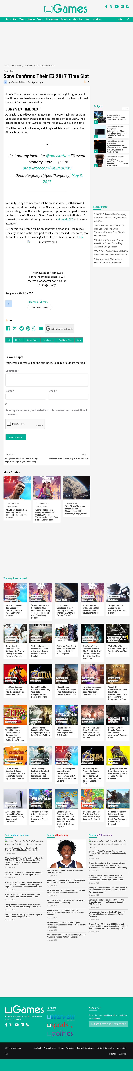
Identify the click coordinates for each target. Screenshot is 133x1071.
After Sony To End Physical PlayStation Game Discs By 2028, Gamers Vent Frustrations (14, 817)
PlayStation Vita (65, 340)
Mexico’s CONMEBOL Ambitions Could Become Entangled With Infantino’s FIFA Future (66, 891)
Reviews (31, 19)
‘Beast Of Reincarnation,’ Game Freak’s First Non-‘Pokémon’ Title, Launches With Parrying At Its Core (117, 693)
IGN (81, 237)
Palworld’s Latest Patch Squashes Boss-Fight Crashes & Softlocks (66, 731)
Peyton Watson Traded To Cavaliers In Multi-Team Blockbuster (65, 871)
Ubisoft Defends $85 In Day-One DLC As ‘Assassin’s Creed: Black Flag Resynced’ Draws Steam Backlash (117, 818)
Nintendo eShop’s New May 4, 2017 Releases (69, 456)
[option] (111, 118)
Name (9, 391)
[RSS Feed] (127, 6)
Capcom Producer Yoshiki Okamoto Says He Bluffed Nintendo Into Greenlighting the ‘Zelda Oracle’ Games (14, 734)
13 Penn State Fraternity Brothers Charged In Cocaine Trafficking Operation (23, 915)
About (61, 1048)
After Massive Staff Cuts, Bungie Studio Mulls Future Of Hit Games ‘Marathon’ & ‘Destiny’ (91, 733)
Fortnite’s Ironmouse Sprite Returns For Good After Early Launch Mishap (92, 691)
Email (52, 391)
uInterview (77, 19)
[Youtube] (117, 6)
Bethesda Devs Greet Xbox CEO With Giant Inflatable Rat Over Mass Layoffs (66, 650)
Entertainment (52, 19)
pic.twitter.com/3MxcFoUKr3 (47, 168)
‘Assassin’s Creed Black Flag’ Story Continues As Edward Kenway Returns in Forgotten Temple (14, 651)
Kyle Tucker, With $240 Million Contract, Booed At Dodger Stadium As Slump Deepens (66, 936)
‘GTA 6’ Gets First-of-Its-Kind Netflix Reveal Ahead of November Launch (111, 253)
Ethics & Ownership (105, 1048)
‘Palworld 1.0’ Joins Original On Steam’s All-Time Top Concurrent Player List (39, 817)
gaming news (32, 340)
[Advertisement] (68, 42)
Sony (79, 340)
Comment (12, 370)
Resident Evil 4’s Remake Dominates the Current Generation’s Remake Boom (117, 733)
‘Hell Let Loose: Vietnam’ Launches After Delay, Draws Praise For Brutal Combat (39, 651)
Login (119, 19)
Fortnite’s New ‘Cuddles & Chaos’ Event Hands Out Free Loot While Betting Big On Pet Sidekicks (15, 773)
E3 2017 (18, 340)
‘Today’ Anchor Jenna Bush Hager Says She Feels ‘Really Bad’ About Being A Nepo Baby (23, 905)
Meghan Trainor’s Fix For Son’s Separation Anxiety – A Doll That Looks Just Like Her (22, 849)
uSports (87, 19)
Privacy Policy (50, 1048)
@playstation (58, 155)
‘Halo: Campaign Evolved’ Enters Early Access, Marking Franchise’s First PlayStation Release (40, 773)
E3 (9, 340)
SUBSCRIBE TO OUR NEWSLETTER (108, 1024)
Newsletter (66, 19)
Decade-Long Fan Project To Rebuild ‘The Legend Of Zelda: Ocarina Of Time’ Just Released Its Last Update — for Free (92, 776)
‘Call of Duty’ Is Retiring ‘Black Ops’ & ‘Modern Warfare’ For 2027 (118, 650)
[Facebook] (106, 6)
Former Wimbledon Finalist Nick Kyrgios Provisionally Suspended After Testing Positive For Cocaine (66, 924)
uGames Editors (18, 82)
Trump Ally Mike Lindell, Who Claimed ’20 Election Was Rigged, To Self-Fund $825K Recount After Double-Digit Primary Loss (106, 877)
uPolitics (97, 19)
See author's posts (40, 307)
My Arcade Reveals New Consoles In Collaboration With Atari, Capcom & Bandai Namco (117, 149)
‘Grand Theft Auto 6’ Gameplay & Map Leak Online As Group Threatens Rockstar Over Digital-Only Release (46, 515)
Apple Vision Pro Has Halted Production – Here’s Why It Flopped (117, 163)
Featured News (13, 503)
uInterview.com (21, 835)
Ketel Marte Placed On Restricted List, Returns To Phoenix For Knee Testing (66, 901)
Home (8, 19)
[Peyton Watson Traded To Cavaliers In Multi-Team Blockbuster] (66, 853)
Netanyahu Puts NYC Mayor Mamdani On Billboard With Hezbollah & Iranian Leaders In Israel (107, 853)
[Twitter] (111, 6)
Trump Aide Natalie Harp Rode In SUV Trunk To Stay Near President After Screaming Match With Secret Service (108, 890)
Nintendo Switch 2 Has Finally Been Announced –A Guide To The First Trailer (116, 134)
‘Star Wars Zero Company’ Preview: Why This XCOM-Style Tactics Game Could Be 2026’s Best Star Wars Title (92, 652)
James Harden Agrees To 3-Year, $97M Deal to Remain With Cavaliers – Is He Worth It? (66, 881)
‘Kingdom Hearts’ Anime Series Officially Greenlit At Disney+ (108, 261)
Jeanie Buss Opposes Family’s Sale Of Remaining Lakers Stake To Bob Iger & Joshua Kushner (65, 912)
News (15, 19)
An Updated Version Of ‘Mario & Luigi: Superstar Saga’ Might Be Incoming (21, 458)
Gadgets (40, 19)
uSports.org (61, 835)
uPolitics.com (104, 835)
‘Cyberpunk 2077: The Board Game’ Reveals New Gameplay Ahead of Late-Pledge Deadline (117, 773)
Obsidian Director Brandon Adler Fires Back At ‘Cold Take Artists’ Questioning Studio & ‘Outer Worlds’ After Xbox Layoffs (66, 819)
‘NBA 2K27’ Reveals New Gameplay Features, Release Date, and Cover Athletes (16, 514)
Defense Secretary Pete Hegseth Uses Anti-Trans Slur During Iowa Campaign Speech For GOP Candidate (107, 902)
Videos (22, 19)
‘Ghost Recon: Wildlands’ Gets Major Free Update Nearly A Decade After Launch (66, 691)
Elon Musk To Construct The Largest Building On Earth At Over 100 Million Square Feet (23, 873)
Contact (37, 1048)
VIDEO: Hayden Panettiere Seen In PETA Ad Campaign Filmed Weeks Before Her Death (22, 895)
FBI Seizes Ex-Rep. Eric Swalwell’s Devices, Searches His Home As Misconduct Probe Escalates (107, 914)
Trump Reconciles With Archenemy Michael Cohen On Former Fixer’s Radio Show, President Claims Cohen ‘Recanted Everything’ (108, 865)
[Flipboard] (122, 6)
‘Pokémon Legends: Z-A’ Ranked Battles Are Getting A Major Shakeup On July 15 (92, 815)
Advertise (70, 1048)
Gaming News (9, 71)
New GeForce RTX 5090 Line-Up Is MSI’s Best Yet (116, 118)
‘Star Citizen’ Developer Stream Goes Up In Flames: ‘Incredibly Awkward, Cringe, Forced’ (76, 510)
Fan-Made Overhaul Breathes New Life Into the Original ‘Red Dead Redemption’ (14, 691)
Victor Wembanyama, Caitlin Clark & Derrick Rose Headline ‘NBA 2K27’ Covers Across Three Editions (66, 774)
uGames (122, 1053)
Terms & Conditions (85, 1048)
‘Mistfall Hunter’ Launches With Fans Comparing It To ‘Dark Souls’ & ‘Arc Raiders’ (40, 731)
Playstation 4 (48, 340)
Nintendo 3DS (65, 219)
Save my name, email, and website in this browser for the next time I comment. (46, 412)
